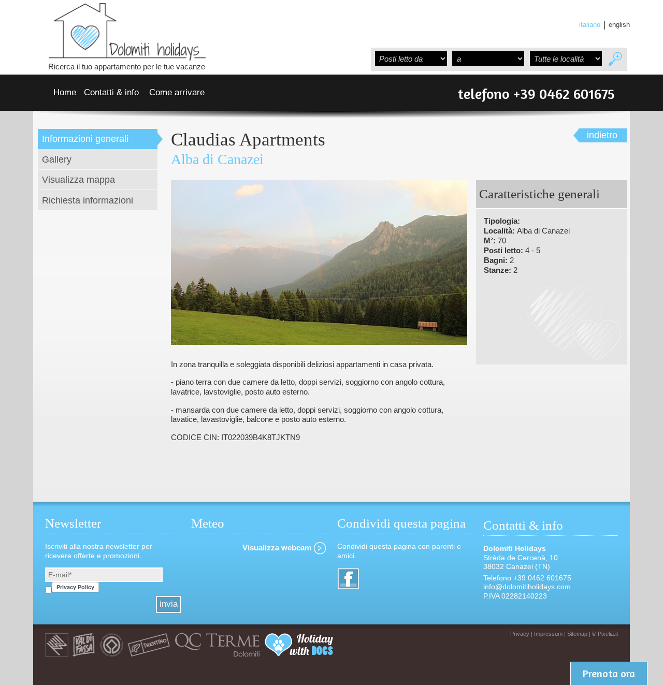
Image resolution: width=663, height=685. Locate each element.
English (619, 24)
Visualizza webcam (277, 547)
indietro (602, 134)
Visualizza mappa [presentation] (78, 179)
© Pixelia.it (605, 634)
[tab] (100, 139)
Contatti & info (111, 92)
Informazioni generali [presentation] (85, 138)
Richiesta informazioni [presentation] (87, 200)
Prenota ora (609, 673)
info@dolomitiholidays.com (528, 586)
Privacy (519, 634)
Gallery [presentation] (56, 159)
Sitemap (577, 634)
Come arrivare (177, 92)
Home (64, 92)
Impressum (548, 634)
